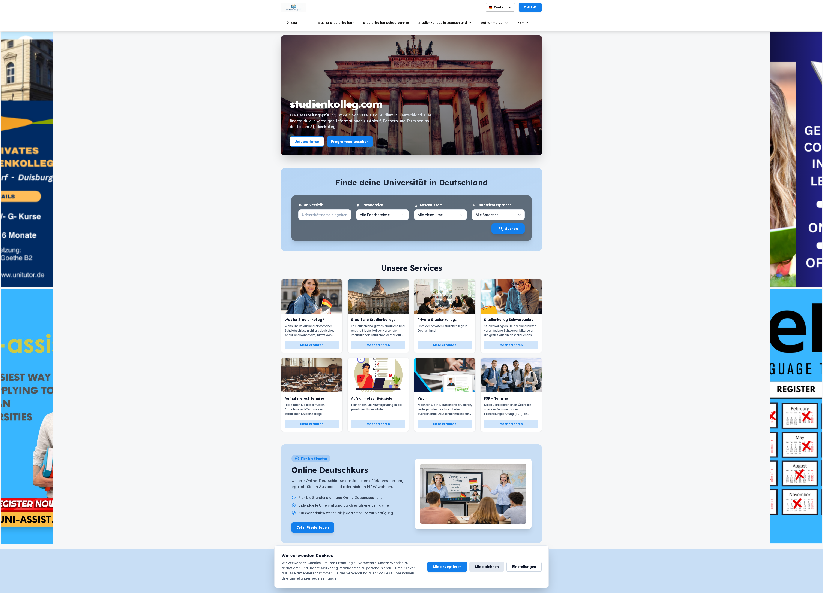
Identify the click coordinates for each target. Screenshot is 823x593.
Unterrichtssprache (492, 205)
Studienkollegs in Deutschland (442, 23)
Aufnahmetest (492, 23)
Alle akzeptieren (447, 567)
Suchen (508, 229)
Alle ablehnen (487, 567)
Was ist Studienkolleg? (335, 23)
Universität (311, 205)
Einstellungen (524, 567)
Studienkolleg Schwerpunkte (386, 23)
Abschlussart (428, 205)
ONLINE (530, 7)
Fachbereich (369, 205)
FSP (521, 23)
